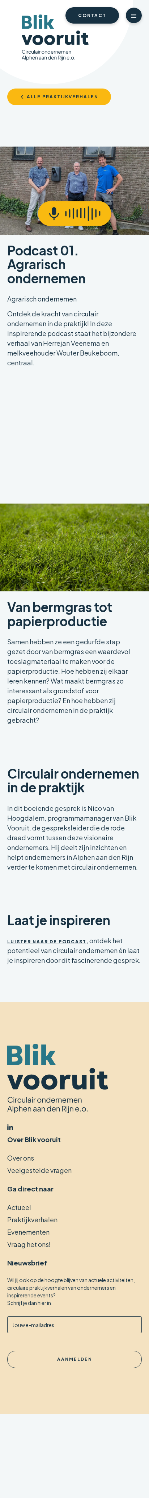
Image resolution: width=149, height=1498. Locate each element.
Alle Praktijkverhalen (62, 96)
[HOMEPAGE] (55, 38)
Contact (92, 15)
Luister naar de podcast (46, 941)
